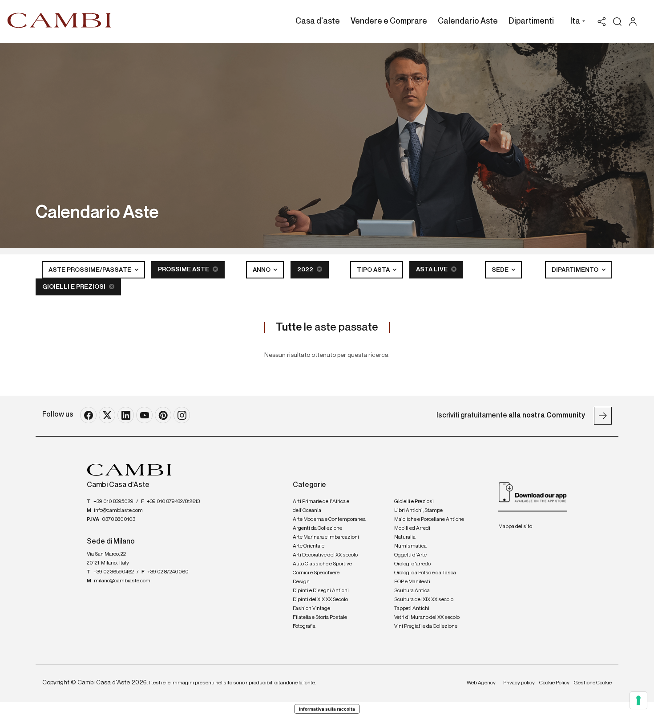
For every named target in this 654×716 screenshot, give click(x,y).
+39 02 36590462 (113, 572)
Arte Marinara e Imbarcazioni (326, 537)
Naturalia (405, 537)
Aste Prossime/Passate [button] (90, 270)
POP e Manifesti (412, 582)
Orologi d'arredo (412, 564)
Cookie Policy (554, 683)
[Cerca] (617, 21)
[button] (575, 22)
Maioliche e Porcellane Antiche (429, 519)
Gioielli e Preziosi (74, 287)
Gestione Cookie (593, 683)
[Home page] (59, 20)
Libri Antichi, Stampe (418, 510)
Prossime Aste (184, 269)
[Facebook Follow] (88, 415)
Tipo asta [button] (374, 270)
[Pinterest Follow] (163, 415)
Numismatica (410, 546)
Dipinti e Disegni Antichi (321, 590)
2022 (306, 269)
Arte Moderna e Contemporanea (329, 519)
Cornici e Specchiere (316, 573)
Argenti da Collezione (317, 528)
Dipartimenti (531, 21)
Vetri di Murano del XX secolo (427, 617)
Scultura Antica (412, 590)
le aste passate (327, 327)
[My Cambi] (635, 22)
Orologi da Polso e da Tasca (425, 573)
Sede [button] (501, 270)
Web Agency (481, 683)
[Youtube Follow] (144, 415)
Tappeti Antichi (411, 608)
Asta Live (432, 269)
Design (301, 582)
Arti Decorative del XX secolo (325, 555)
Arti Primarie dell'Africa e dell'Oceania (321, 506)
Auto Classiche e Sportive (322, 564)
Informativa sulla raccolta (327, 709)
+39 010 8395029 (113, 501)
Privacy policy (519, 683)
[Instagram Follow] (182, 415)
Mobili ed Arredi (412, 528)
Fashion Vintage (311, 608)
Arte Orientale (308, 546)
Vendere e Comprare (389, 21)
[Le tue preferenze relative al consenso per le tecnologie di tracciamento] (638, 700)
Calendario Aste (468, 21)
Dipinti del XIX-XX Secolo (320, 599)
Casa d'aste (317, 21)
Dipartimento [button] (576, 270)
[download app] (532, 492)
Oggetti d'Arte (410, 555)
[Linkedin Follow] (125, 415)
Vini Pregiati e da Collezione (425, 626)
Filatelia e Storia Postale (320, 617)
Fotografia (304, 626)
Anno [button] (262, 270)
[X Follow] (107, 415)
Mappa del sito (515, 526)
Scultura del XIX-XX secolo (423, 599)
